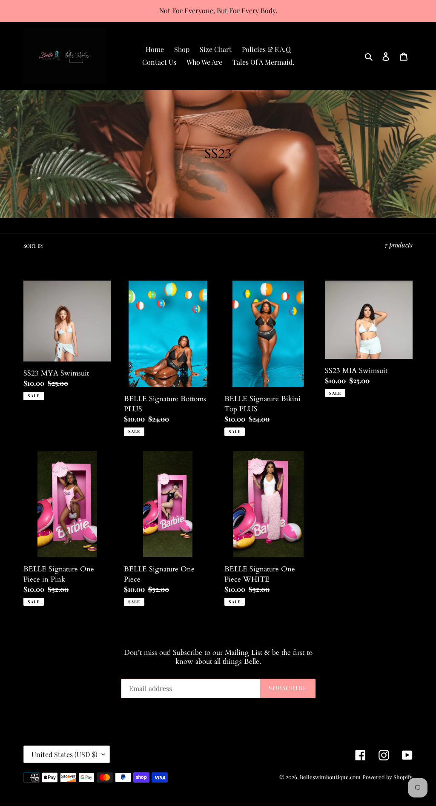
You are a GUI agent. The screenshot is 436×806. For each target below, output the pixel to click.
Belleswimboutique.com (330, 776)
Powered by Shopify (387, 776)
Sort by (33, 245)
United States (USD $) (65, 754)
